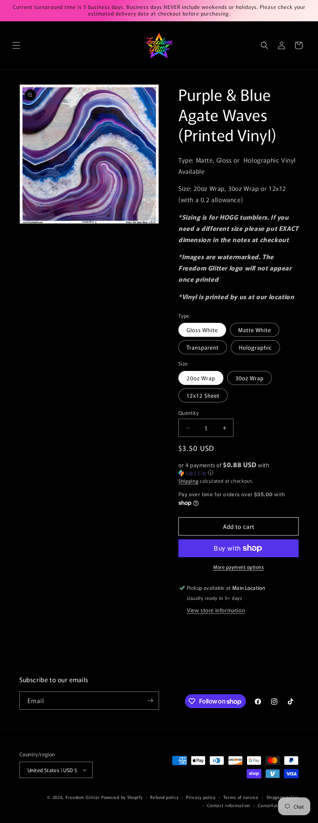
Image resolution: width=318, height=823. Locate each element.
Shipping (188, 480)
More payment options (238, 566)
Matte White (254, 330)
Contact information (228, 805)
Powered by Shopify (122, 797)
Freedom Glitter (83, 797)
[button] (16, 45)
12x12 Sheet (203, 395)
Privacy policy (201, 797)
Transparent (203, 347)
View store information (216, 610)
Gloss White (202, 330)
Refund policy (164, 797)
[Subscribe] (150, 700)
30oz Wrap (249, 378)
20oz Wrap (201, 378)
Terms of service (241, 797)
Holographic (255, 347)
